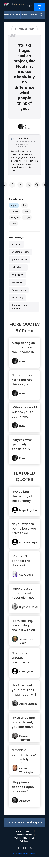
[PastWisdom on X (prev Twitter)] (30, 848)
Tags (24, 14)
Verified (33, 14)
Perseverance (18, 290)
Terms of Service (24, 834)
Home (7, 14)
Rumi (27, 331)
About (29, 831)
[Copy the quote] (12, 185)
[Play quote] (20, 185)
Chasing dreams (20, 252)
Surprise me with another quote (24, 822)
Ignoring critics (19, 259)
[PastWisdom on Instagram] (19, 848)
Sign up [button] (39, 7)
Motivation (17, 282)
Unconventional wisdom (19, 307)
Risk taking (17, 297)
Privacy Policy (20, 838)
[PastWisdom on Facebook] (25, 848)
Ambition (16, 244)
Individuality (18, 267)
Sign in (29, 7)
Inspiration (17, 274)
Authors (16, 14)
